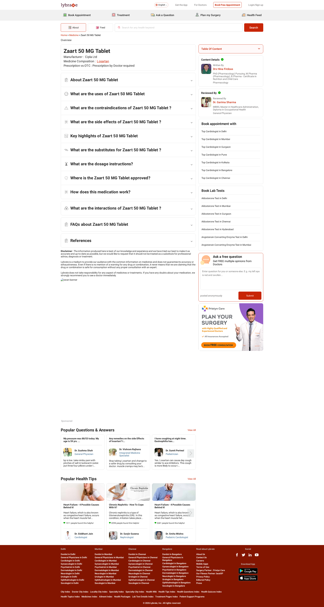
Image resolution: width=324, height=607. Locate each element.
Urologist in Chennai (137, 576)
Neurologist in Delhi (70, 573)
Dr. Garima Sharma (224, 102)
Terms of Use (202, 567)
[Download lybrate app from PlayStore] (248, 573)
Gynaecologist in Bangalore (175, 566)
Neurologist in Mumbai (105, 573)
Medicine (73, 35)
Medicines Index (89, 596)
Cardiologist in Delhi (70, 560)
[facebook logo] (237, 556)
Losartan (103, 61)
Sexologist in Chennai (138, 583)
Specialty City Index (135, 591)
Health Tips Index (166, 591)
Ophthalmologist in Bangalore (176, 582)
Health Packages (122, 596)
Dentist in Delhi (68, 554)
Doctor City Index (80, 591)
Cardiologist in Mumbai (106, 560)
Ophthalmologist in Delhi (72, 580)
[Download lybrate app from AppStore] (248, 580)
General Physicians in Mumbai (109, 557)
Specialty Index (116, 591)
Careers (200, 560)
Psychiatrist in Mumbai (106, 567)
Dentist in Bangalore (172, 554)
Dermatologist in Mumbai (107, 570)
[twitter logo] (243, 556)
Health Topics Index (70, 596)
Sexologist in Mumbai (105, 583)
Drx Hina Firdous (223, 69)
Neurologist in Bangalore (174, 576)
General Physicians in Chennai (142, 557)
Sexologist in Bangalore (173, 586)
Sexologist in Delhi (69, 583)
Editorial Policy (203, 580)
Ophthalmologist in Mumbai (108, 580)
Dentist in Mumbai (103, 554)
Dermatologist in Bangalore (175, 573)
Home (64, 35)
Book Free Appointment (227, 5)
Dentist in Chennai (137, 554)
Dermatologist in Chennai (140, 570)
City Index (65, 591)
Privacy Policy (203, 576)
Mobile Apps (202, 564)
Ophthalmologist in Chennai (141, 580)
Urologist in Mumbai (104, 576)
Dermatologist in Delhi (71, 570)
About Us (200, 554)
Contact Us (201, 557)
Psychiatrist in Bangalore (174, 570)
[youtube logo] (257, 556)
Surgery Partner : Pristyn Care (210, 570)
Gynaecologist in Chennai (140, 564)
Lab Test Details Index (143, 596)
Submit (250, 295)
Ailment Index (105, 596)
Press (199, 583)
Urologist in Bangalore (172, 579)
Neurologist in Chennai (139, 573)
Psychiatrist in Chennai (139, 567)
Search (253, 27)
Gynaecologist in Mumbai (107, 564)
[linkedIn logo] (250, 556)
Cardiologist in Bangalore (174, 563)
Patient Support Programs (192, 596)
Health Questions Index (188, 591)
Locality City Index (98, 591)
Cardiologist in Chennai (139, 560)
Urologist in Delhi (69, 576)
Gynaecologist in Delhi (71, 564)
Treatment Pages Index (166, 596)
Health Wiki (151, 591)
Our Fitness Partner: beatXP (209, 573)
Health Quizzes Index (211, 591)
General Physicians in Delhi (74, 557)
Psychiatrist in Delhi (70, 567)
